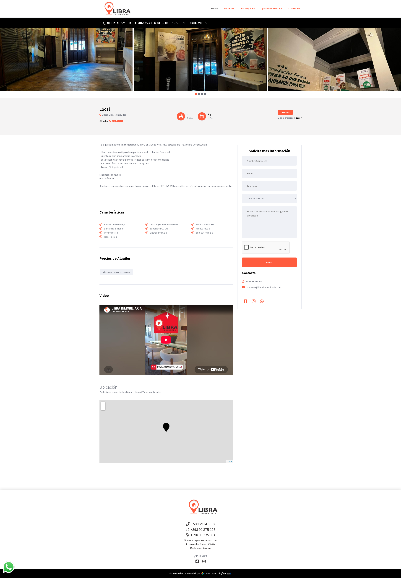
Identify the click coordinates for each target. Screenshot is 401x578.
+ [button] (103, 404)
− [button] (103, 408)
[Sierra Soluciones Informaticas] (229, 573)
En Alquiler (248, 9)
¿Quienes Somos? (272, 9)
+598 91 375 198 (254, 281)
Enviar (269, 262)
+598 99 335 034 (202, 535)
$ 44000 (116, 272)
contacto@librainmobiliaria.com (263, 287)
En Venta (229, 9)
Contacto (294, 9)
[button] (196, 94)
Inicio (214, 9)
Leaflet (229, 461)
